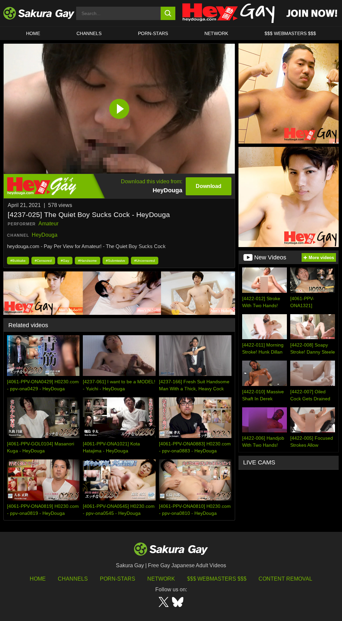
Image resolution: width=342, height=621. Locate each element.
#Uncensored (144, 260)
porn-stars (153, 33)
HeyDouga (44, 235)
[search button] (168, 13)
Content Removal (285, 579)
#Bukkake (18, 260)
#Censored (43, 260)
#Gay (65, 260)
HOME (33, 33)
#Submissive (115, 260)
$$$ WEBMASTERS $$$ (290, 33)
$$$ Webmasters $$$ (216, 579)
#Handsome (87, 260)
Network (216, 33)
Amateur (48, 223)
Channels (89, 33)
